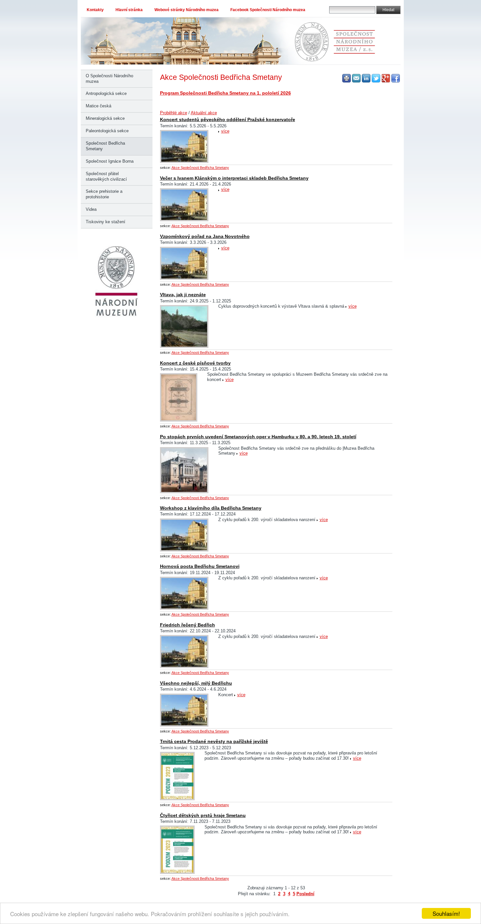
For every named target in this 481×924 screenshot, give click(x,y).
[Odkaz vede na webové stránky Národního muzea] (116, 316)
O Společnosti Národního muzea (109, 78)
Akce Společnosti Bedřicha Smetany (200, 168)
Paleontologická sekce (107, 130)
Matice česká (98, 105)
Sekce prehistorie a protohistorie (104, 194)
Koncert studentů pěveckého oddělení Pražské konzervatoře (227, 119)
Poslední (305, 893)
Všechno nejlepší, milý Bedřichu (196, 683)
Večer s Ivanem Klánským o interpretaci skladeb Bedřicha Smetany (234, 178)
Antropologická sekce (106, 93)
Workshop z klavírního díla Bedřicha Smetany (210, 508)
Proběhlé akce (173, 112)
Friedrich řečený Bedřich (187, 624)
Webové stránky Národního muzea (186, 10)
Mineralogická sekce (105, 118)
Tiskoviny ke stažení (105, 221)
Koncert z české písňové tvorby (195, 363)
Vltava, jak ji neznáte (183, 294)
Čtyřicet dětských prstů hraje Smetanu (203, 815)
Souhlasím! (446, 913)
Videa (91, 209)
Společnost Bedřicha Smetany (105, 146)
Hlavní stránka (129, 10)
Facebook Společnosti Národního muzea (267, 10)
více (225, 131)
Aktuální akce (204, 112)
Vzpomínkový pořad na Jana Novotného (205, 236)
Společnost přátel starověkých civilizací (106, 176)
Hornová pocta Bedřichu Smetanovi (200, 566)
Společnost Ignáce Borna (110, 161)
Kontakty (95, 10)
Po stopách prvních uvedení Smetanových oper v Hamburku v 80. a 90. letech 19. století (258, 436)
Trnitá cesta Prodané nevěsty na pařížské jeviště (214, 741)
